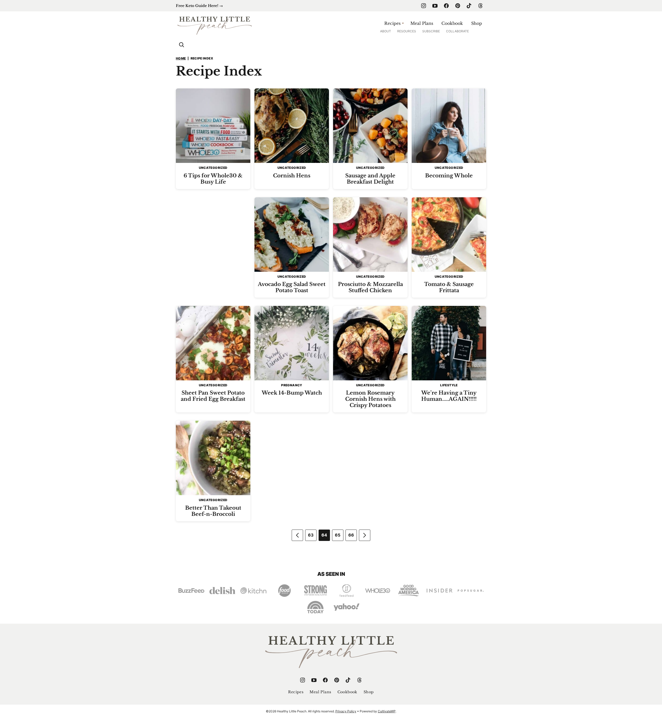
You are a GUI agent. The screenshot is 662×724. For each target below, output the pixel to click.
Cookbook (452, 23)
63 (311, 535)
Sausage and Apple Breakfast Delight (370, 178)
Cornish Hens (291, 175)
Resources (406, 31)
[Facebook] (446, 5)
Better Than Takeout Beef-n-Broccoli (213, 511)
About (385, 31)
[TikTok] (469, 5)
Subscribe (431, 31)
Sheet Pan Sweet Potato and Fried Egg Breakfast (213, 396)
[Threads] (480, 5)
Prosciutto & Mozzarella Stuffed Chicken (370, 287)
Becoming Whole (449, 175)
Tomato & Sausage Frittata (449, 287)
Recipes (392, 23)
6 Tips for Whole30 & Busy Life (213, 178)
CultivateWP (387, 711)
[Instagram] (423, 5)
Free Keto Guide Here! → (199, 5)
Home (181, 58)
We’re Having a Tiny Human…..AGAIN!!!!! (449, 396)
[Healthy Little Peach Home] (214, 25)
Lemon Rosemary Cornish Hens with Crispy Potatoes (370, 399)
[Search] (181, 44)
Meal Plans (421, 23)
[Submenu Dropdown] (402, 23)
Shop (476, 23)
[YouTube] (435, 5)
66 (351, 535)
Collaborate (457, 31)
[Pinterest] (457, 5)
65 (338, 535)
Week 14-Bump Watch (292, 393)
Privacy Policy (345, 711)
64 (324, 535)
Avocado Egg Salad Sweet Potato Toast (292, 287)
